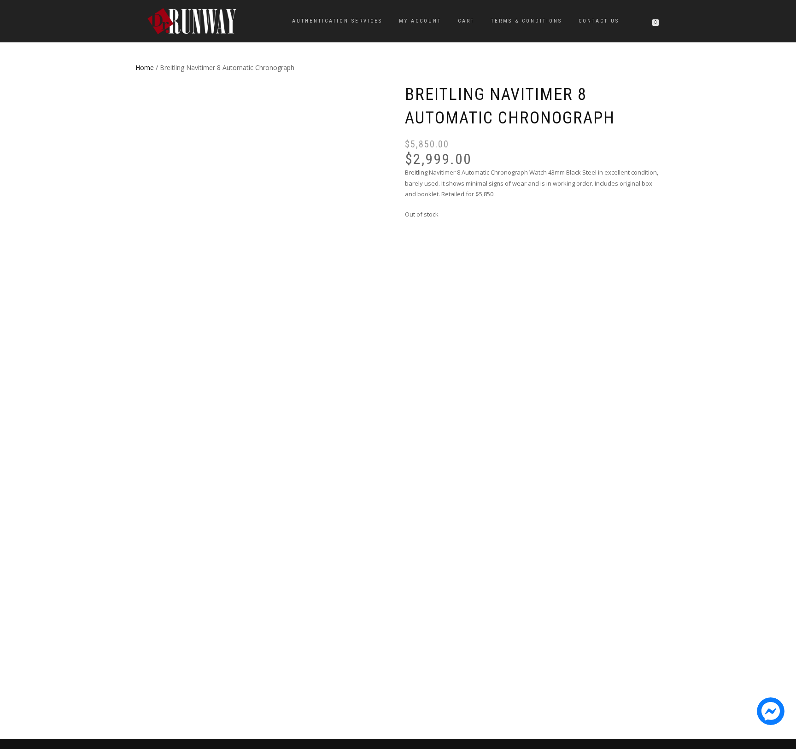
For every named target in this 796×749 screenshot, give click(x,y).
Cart (466, 21)
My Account (420, 21)
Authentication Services (337, 21)
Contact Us (599, 21)
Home (144, 67)
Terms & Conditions (526, 21)
